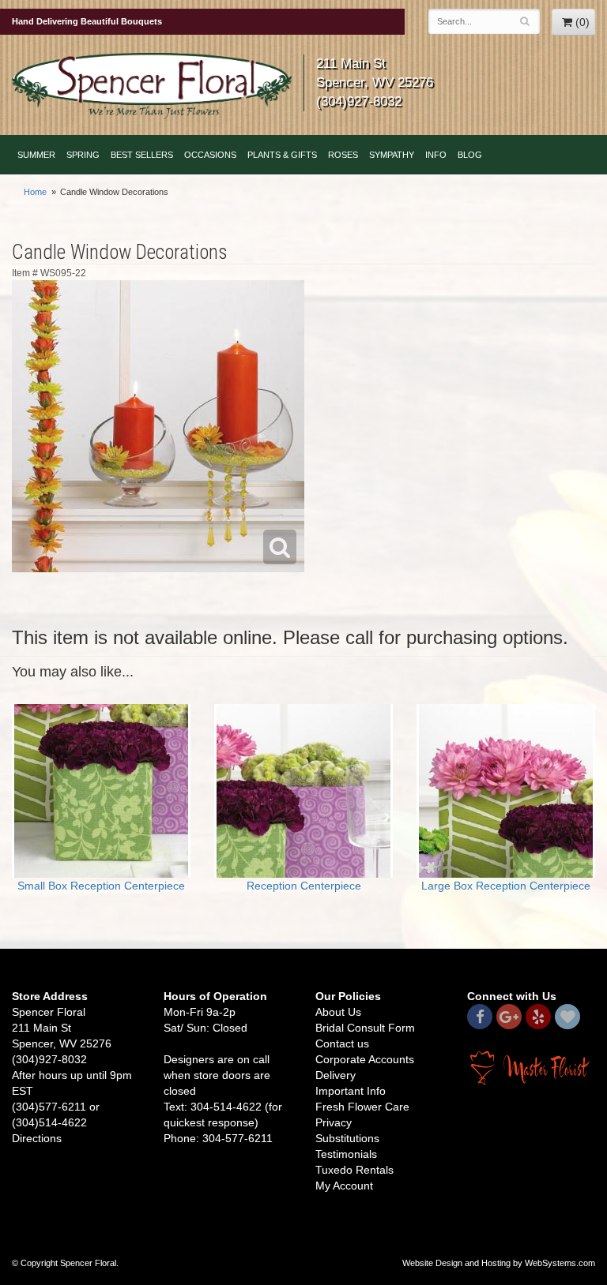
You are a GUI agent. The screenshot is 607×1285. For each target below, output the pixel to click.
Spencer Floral (152, 86)
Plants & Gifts (282, 154)
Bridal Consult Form (365, 1027)
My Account (344, 1185)
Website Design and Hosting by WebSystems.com (498, 1263)
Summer (36, 154)
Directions (37, 1138)
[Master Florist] (531, 1067)
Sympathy (391, 154)
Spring (83, 154)
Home (35, 192)
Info (436, 154)
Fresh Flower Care (362, 1106)
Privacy (333, 1122)
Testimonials (346, 1154)
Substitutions (347, 1138)
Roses (343, 154)
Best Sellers (142, 154)
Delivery (335, 1075)
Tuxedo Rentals (354, 1169)
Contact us (342, 1043)
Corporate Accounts (364, 1059)
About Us (338, 1012)
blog (470, 154)
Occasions (210, 154)
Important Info (350, 1091)
